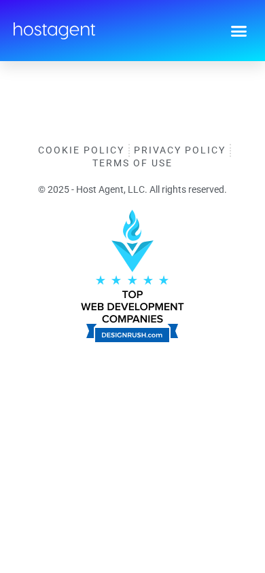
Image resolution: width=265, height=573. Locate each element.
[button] (239, 30)
